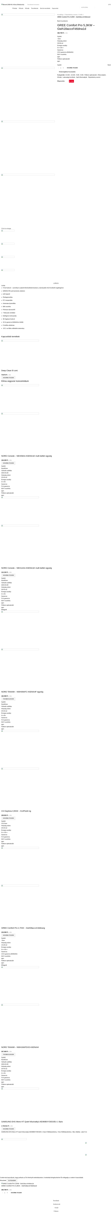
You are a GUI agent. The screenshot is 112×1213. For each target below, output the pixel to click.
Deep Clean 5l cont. (9, 370)
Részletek (3, 1180)
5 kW (80, 14)
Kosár (59, 1149)
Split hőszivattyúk (81, 77)
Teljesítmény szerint (71, 14)
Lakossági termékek (69, 77)
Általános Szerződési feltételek (66, 1159)
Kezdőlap (60, 14)
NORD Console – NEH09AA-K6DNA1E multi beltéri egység (26, 456)
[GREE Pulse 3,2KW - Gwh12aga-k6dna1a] (88, 1159)
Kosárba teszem (72, 68)
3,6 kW (73, 75)
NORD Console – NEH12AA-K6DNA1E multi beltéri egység (26, 568)
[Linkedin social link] (75, 81)
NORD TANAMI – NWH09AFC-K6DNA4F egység (22, 692)
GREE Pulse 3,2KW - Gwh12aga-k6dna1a (99, 1156)
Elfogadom (12, 1180)
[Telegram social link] (77, 81)
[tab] (56, 283)
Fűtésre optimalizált (90, 75)
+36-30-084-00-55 (28, 1)
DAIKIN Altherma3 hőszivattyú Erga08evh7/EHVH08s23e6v (101, 1145)
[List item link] (14, 1163)
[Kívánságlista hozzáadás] (3, 367)
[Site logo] (12, 4)
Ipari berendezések (35, 1149)
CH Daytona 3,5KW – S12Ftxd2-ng (16, 811)
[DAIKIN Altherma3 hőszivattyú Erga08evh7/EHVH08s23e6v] (88, 1146)
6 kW (81, 75)
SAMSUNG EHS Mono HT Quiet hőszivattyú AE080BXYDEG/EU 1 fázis (32, 1122)
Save (72, 81)
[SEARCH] (97, 5)
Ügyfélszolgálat (62, 1153)
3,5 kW (67, 75)
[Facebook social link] (91, 1)
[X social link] (68, 81)
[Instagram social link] (93, 1)
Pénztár (59, 1146)
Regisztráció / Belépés (64, 1143)
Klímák (59, 77)
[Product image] (20, 431)
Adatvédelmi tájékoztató (64, 1156)
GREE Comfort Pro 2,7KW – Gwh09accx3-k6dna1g (23, 928)
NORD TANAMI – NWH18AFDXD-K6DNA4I (20, 1047)
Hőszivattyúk (102, 75)
